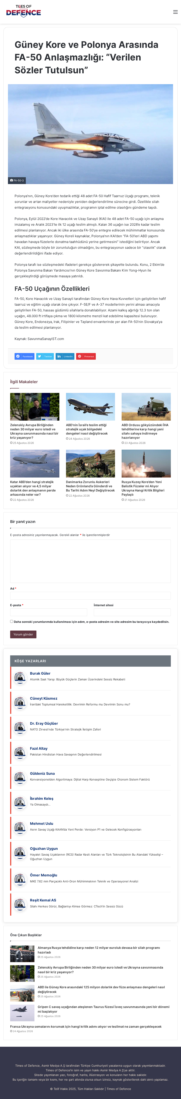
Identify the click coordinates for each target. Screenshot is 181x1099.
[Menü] (175, 13)
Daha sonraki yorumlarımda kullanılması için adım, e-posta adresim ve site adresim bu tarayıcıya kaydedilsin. (91, 621)
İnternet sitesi (103, 605)
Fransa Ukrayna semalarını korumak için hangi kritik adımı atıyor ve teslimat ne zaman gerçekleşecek (86, 1026)
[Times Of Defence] (24, 12)
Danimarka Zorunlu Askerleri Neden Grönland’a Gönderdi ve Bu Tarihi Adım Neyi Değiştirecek (90, 486)
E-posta (16, 605)
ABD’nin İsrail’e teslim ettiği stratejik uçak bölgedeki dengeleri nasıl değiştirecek (87, 429)
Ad (13, 588)
